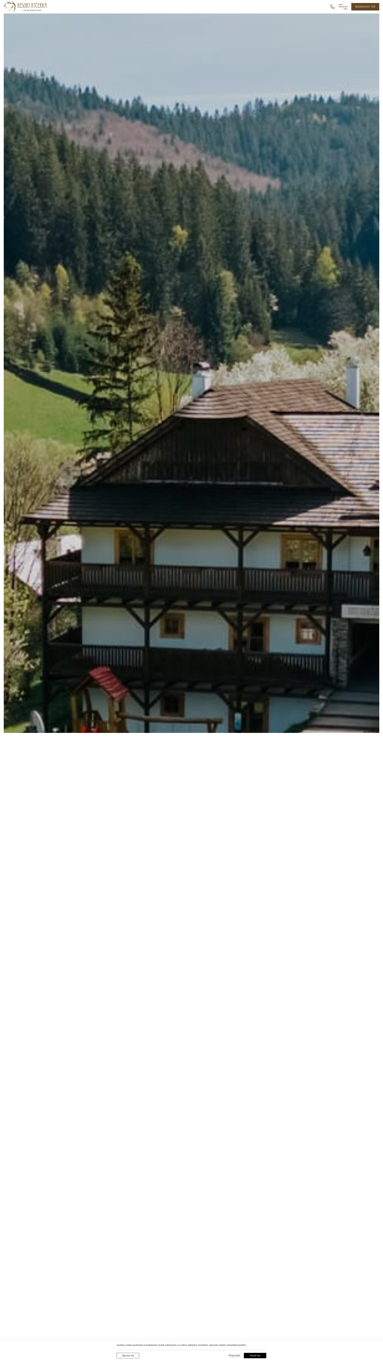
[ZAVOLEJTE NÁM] (332, 6)
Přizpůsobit (234, 1355)
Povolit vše (255, 1355)
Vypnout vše (128, 1355)
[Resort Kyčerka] (26, 7)
